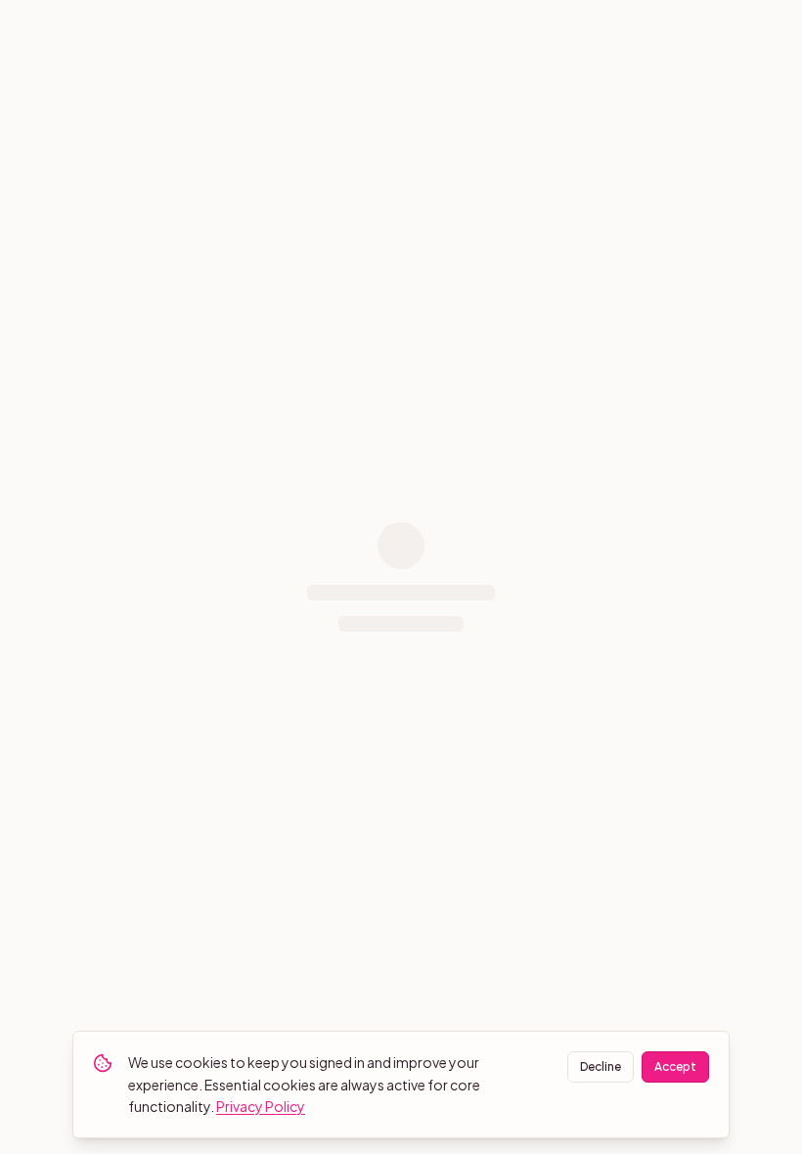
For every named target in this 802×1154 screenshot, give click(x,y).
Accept (675, 1066)
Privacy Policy (260, 1106)
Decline (600, 1066)
